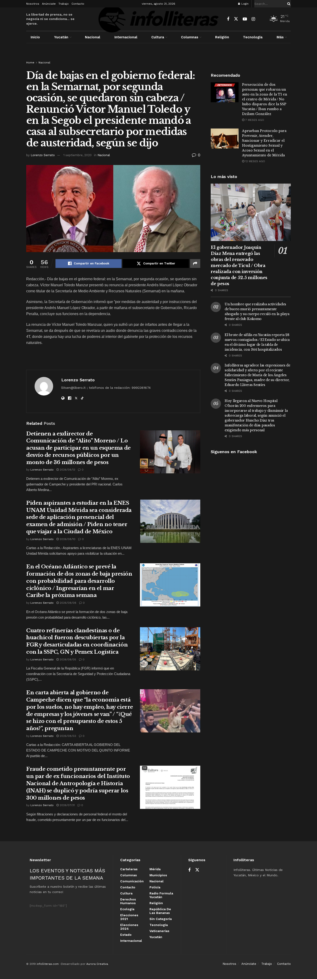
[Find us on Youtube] (245, 19)
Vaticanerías (159, 931)
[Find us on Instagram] (253, 19)
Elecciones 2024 (129, 926)
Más (280, 37)
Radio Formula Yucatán (161, 895)
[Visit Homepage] (158, 19)
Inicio (35, 37)
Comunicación (132, 881)
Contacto (77, 3)
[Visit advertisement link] (158, 56)
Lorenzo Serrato (43, 155)
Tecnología (252, 37)
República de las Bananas (160, 911)
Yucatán (61, 37)
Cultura (157, 37)
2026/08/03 (67, 736)
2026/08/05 (67, 659)
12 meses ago (254, 161)
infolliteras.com (48, 964)
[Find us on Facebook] (228, 19)
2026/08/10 (67, 539)
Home (30, 62)
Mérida (155, 869)
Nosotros (32, 3)
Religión (222, 37)
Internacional (125, 37)
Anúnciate (49, 3)
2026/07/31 (67, 805)
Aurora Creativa (97, 964)
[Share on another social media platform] (195, 263)
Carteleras (129, 869)
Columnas (189, 37)
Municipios (158, 875)
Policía (154, 887)
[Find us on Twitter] (236, 19)
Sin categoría (160, 919)
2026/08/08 (67, 602)
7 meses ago (254, 120)
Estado (126, 934)
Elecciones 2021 (129, 917)
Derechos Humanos (128, 901)
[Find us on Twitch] (261, 19)
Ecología (127, 909)
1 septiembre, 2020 (77, 155)
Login (244, 3)
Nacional (92, 37)
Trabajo (63, 3)
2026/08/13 (67, 469)
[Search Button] (288, 3)
